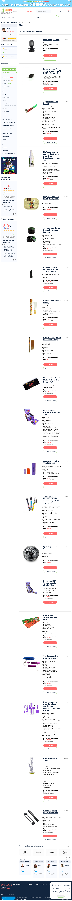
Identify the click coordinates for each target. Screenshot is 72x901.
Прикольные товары (8, 131)
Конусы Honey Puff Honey (52, 302)
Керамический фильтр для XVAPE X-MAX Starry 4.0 (52, 71)
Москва (16, 11)
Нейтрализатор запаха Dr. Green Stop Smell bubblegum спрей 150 (51, 156)
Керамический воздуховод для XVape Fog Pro (50, 269)
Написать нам (9, 898)
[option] (31, 46)
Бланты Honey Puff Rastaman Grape (52, 339)
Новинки (6, 83)
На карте (38, 875)
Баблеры (4, 108)
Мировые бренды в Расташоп (31, 846)
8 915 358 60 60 (5, 888)
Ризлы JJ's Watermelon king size (51, 617)
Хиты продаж (7, 80)
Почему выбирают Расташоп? (8, 57)
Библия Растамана (9, 52)
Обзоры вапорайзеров (7, 17)
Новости (44, 884)
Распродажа (7, 77)
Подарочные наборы (8, 125)
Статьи (37, 884)
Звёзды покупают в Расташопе (8, 49)
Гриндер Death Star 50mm (50, 548)
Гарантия (30, 16)
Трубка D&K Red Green (50, 103)
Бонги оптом (48, 16)
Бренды (4, 75)
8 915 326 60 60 (5, 884)
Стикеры (4, 139)
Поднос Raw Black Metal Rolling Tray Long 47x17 (51, 380)
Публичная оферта (36, 897)
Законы (30, 884)
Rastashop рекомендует (9, 69)
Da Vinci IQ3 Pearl (51, 40)
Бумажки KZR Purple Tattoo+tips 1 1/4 (51, 412)
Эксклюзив (5, 150)
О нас (2, 16)
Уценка (4, 144)
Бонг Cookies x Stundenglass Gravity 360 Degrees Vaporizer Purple (51, 706)
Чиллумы (4, 147)
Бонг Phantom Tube (50, 760)
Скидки (38, 16)
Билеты (4, 114)
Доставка (12, 16)
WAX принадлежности (8, 122)
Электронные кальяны (8, 153)
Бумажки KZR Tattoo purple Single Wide (49, 583)
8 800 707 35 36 (7, 886)
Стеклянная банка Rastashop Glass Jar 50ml (51, 230)
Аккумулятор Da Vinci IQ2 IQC (51, 462)
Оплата (21, 16)
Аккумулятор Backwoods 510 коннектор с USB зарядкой (51, 500)
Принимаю (60, 896)
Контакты (39, 17)
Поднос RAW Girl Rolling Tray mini (51, 198)
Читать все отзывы (9, 193)
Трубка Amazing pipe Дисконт (50, 657)
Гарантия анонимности (63, 16)
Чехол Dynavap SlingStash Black (50, 812)
